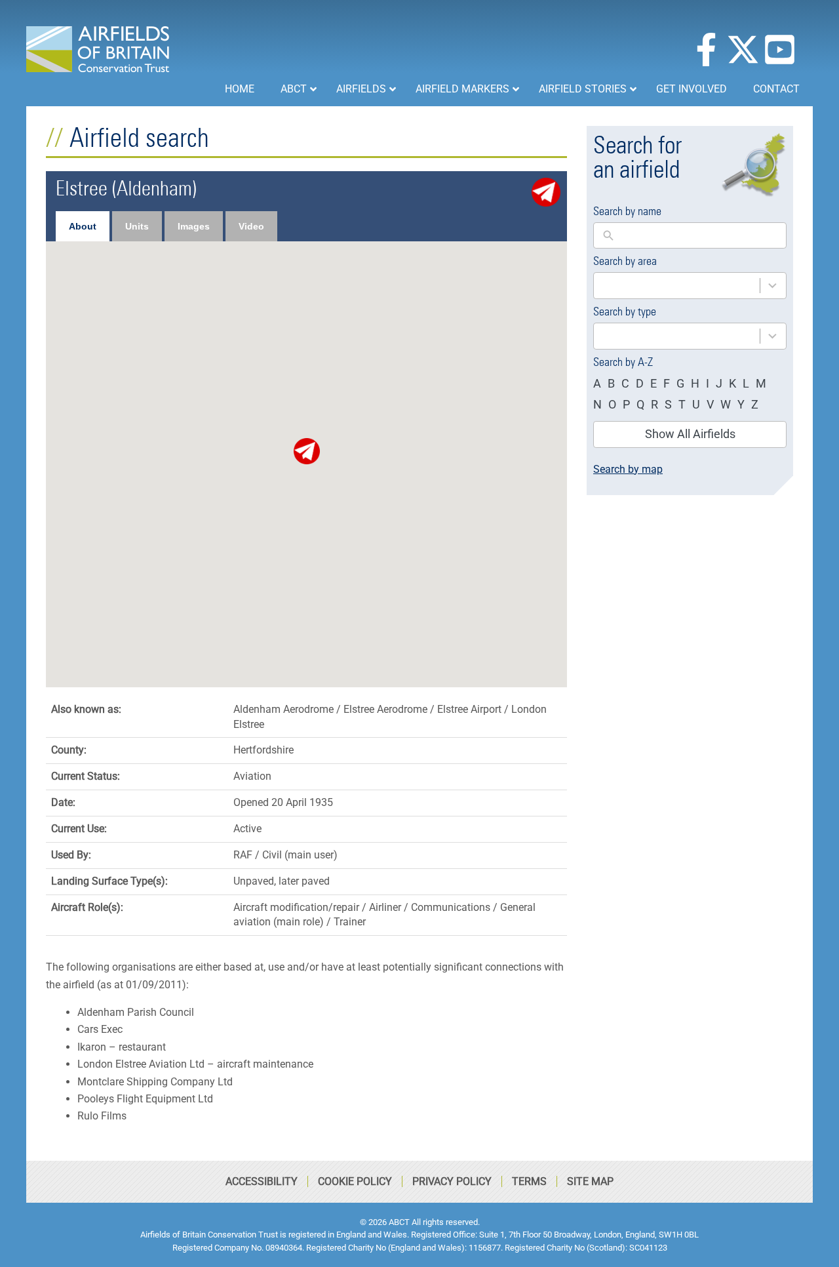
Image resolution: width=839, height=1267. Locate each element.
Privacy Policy (452, 1181)
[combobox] (677, 285)
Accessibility (261, 1181)
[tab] (82, 226)
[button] (307, 451)
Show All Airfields (690, 434)
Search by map (628, 469)
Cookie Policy (355, 1181)
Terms (529, 1181)
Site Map (590, 1181)
